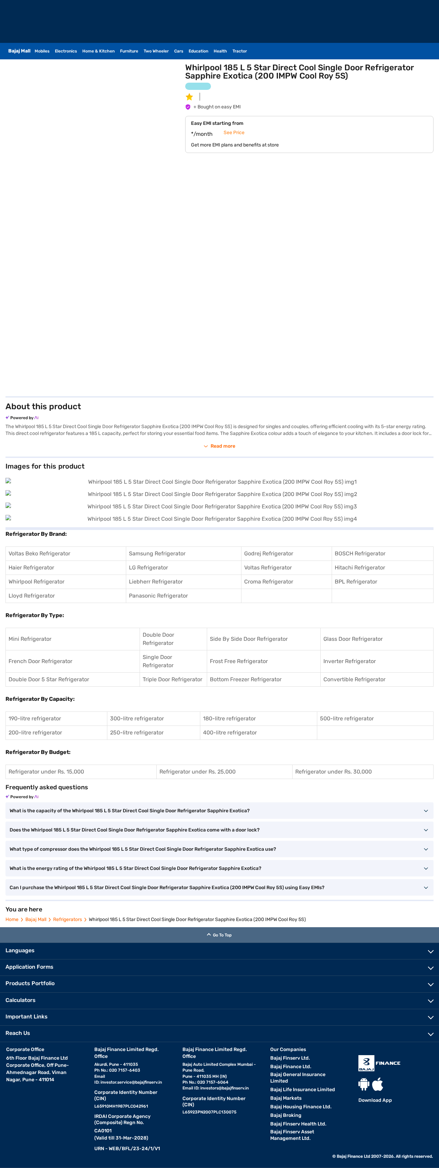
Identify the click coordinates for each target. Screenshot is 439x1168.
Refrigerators (67, 919)
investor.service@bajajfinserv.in (131, 1082)
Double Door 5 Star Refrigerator (49, 679)
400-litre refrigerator (230, 732)
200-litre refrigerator (35, 732)
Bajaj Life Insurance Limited (302, 1090)
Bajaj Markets (285, 1098)
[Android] (363, 1084)
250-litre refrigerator (137, 732)
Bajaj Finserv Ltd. (290, 1058)
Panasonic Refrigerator (158, 595)
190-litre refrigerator (35, 718)
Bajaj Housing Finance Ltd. (301, 1107)
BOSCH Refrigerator (360, 553)
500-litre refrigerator (347, 718)
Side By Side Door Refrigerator (249, 639)
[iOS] (377, 1084)
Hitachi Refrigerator (360, 567)
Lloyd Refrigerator (32, 595)
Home (12, 919)
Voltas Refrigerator (268, 567)
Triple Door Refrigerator (172, 679)
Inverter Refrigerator (349, 661)
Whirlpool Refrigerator (36, 581)
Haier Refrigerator (31, 567)
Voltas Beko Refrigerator (39, 553)
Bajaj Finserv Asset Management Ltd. (292, 1135)
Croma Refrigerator (268, 581)
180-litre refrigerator (229, 718)
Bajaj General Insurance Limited (297, 1078)
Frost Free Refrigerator (239, 661)
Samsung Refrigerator (157, 553)
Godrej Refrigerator (268, 553)
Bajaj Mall (35, 919)
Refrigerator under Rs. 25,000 (197, 771)
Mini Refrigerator (30, 639)
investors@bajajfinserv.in (224, 1088)
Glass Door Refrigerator (353, 639)
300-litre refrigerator (137, 718)
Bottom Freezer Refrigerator (246, 679)
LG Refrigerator (148, 567)
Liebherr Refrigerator (156, 581)
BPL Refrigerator (356, 581)
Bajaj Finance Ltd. (290, 1067)
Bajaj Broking (285, 1115)
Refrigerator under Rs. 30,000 (333, 771)
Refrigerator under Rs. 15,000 (46, 771)
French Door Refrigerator (40, 661)
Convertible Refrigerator (354, 679)
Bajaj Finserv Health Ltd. (298, 1124)
